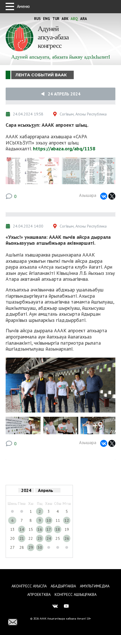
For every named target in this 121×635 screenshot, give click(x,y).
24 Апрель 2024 (62, 94)
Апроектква (39, 594)
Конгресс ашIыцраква (76, 594)
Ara (83, 19)
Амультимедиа (94, 586)
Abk (65, 19)
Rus (37, 19)
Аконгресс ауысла (29, 586)
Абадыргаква (63, 586)
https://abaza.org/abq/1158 (64, 148)
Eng (46, 19)
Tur (55, 19)
